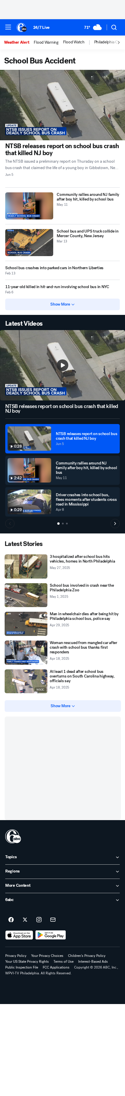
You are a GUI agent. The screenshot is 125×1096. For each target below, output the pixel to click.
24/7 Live (41, 27)
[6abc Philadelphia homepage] (22, 27)
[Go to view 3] (67, 523)
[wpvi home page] (13, 836)
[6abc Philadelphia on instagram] (39, 920)
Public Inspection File (21, 967)
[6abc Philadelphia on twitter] (25, 920)
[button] (8, 27)
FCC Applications (56, 967)
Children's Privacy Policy (87, 955)
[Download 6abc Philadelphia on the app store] (19, 935)
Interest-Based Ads (93, 961)
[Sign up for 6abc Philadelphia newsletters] (53, 920)
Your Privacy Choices (47, 955)
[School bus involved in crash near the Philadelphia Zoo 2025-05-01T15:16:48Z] (26, 595)
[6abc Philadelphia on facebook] (11, 920)
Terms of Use (63, 961)
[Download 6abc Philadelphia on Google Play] (50, 935)
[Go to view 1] (58, 523)
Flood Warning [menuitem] (46, 42)
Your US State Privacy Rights (27, 961)
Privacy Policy (15, 955)
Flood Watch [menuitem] (74, 42)
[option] (19, 42)
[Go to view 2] (63, 523)
